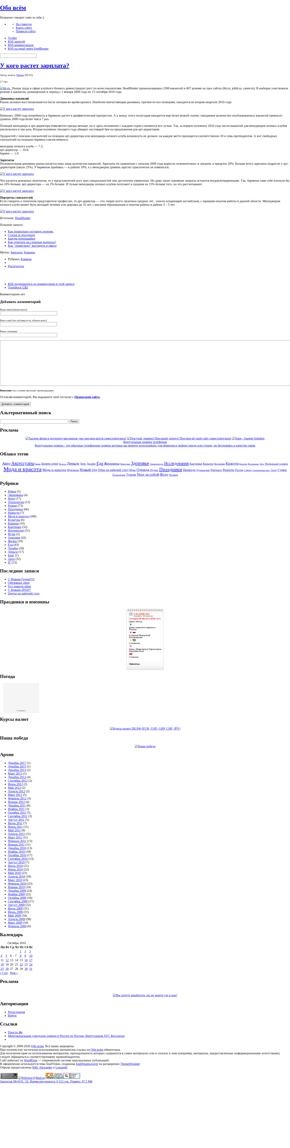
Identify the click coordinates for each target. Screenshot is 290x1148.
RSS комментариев (21, 45)
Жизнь (12, 541)
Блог (11, 555)
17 (30, 960)
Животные (125, 464)
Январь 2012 (16, 802)
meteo (21, 711)
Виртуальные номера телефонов (145, 442)
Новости (14, 512)
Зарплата (16, 252)
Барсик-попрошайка (21, 238)
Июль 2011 (15, 823)
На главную (24, 24)
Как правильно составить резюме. (31, 231)
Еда (99, 463)
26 (7, 968)
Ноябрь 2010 (16, 851)
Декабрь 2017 (17, 763)
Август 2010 (16, 862)
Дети (83, 463)
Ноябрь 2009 (16, 894)
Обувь (132, 470)
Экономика (15, 495)
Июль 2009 (15, 908)
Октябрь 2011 (17, 812)
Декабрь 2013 (17, 770)
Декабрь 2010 (17, 848)
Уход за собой (148, 474)
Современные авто (261, 470)
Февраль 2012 (17, 798)
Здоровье (140, 463)
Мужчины (73, 470)
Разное (12, 505)
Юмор (12, 491)
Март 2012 (15, 794)
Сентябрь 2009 (18, 901)
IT (9, 562)
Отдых (154, 470)
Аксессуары (22, 463)
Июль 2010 (15, 866)
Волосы (62, 464)
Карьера (29, 252)
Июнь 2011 (15, 826)
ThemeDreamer (130, 1064)
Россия (239, 470)
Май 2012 (14, 787)
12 (7, 960)
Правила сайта (26, 31)
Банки (38, 464)
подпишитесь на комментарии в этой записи (41, 284)
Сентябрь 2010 (18, 858)
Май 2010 (14, 873)
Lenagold (61, 1067)
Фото (164, 474)
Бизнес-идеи (49, 463)
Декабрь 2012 (17, 777)
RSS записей (16, 41)
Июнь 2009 (15, 912)
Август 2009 (16, 905)
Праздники (170, 469)
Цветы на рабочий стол (23, 593)
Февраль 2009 (17, 926)
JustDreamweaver (87, 1064)
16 (26, 960)
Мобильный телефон (276, 464)
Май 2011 (14, 830)
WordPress (30, 1060)
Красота (232, 463)
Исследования (176, 463)
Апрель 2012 (16, 791)
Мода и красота (23, 469)
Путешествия (203, 470)
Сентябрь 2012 (18, 780)
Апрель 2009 (16, 919)
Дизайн (91, 463)
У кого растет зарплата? (34, 65)
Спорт (274, 470)
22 (21, 964)
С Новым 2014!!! (19, 590)
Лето (262, 464)
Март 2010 (15, 880)
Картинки (196, 463)
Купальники (253, 464)
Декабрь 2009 (17, 890)
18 (2, 964)
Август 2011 (16, 819)
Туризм (131, 474)
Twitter (12, 38)
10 (30, 955)
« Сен (4, 973)
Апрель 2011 (16, 834)
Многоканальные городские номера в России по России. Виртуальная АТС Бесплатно (66, 1036)
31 (30, 968)
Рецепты (228, 470)
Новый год (88, 470)
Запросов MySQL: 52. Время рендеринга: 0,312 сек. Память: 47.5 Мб (46, 1081)
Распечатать (16, 266)
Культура (14, 520)
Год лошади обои (19, 586)
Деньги (73, 463)
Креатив (243, 464)
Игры (11, 534)
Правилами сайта (87, 397)
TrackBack (18, 287)
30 (26, 968)
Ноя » (14, 973)
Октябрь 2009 (17, 897)
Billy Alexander (42, 1067)
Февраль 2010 (17, 883)
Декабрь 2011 (17, 805)
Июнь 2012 (15, 784)
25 (2, 968)
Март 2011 (15, 837)
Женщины (112, 464)
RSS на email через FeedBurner (28, 48)
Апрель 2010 (16, 876)
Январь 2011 (16, 844)
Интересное (16, 530)
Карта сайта (24, 27)
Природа (189, 470)
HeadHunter (22, 218)
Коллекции (219, 464)
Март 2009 (15, 922)
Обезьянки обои (19, 582)
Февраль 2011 (17, 841)
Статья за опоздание (21, 235)
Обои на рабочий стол (113, 470)
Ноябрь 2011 (16, 809)
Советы (248, 470)
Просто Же (15, 1032)
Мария (20, 75)
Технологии (118, 474)
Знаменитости (156, 464)
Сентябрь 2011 (17, 816)
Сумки (282, 470)
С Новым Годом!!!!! (21, 579)
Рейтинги (216, 470)
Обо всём (13, 7)
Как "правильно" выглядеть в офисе (32, 245)
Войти (12, 1015)
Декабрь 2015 (17, 766)
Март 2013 (15, 773)
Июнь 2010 (15, 869)
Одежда (143, 470)
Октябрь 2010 (17, 855)
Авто (6, 463)
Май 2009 (14, 915)
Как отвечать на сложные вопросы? (32, 242)
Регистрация (16, 1012)
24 (30, 964)
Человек (173, 475)
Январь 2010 (16, 887)
